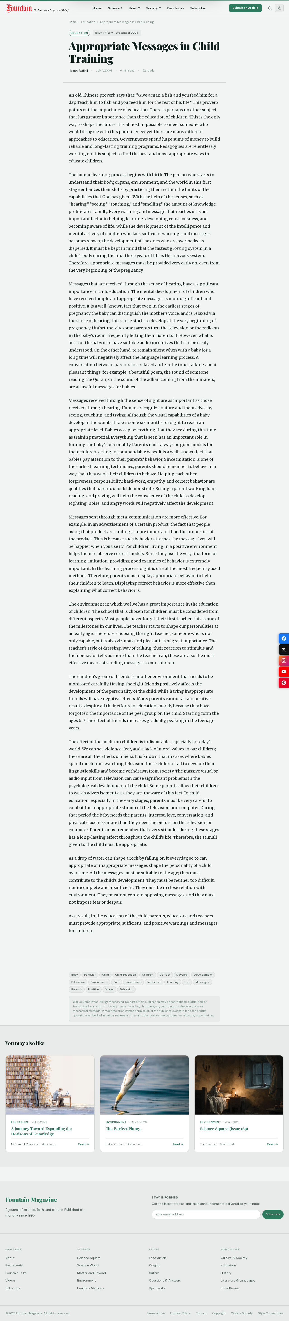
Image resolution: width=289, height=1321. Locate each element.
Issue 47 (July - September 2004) (117, 33)
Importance (133, 982)
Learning (172, 982)
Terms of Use (156, 1313)
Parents (76, 989)
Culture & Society (234, 1258)
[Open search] (270, 8)
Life (186, 982)
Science (114, 8)
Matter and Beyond (91, 1273)
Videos (10, 1280)
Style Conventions (271, 1313)
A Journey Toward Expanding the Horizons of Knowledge (41, 1131)
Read (81, 1144)
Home (97, 8)
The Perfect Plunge (124, 1128)
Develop (182, 974)
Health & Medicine (90, 1288)
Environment (99, 982)
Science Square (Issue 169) (224, 1128)
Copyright (219, 1313)
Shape (109, 989)
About (10, 1258)
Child (105, 974)
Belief (133, 8)
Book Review (230, 1288)
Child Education (125, 974)
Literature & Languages (238, 1280)
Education (78, 982)
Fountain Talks (15, 1273)
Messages (202, 982)
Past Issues (175, 8)
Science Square (88, 1258)
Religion (154, 1265)
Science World (88, 1265)
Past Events (14, 1265)
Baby (74, 974)
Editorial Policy (180, 1313)
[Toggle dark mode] (279, 8)
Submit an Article (245, 8)
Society (152, 8)
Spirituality (157, 1288)
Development (203, 974)
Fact (116, 982)
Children (147, 974)
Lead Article (158, 1258)
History (226, 1273)
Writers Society (242, 1313)
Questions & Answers (165, 1280)
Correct (165, 974)
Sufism (154, 1273)
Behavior (90, 974)
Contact (201, 1313)
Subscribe (197, 8)
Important (154, 982)
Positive (93, 989)
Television (126, 989)
